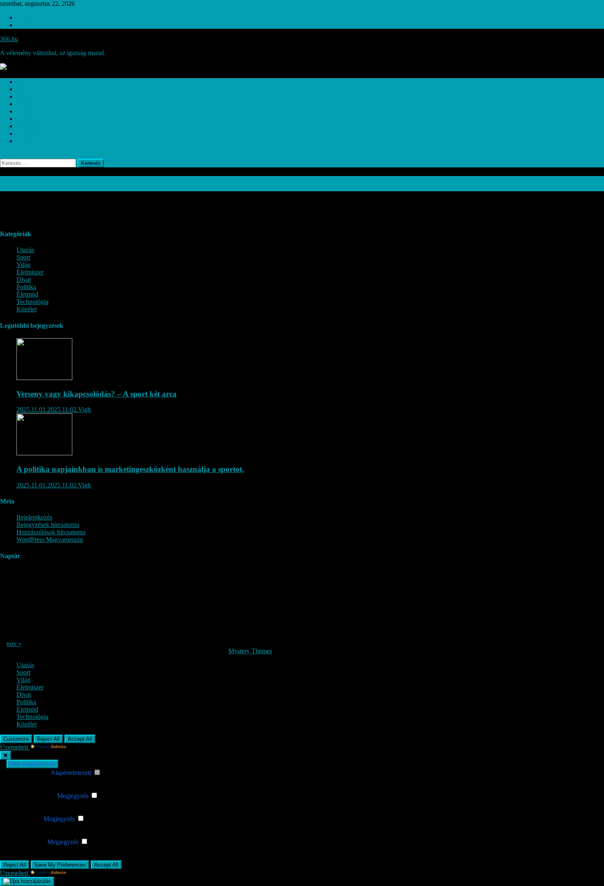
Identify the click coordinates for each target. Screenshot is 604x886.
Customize (16, 739)
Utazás (25, 81)
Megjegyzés (72, 795)
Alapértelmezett (71, 772)
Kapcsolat (29, 24)
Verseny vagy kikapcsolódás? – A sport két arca (96, 394)
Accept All (80, 739)
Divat (23, 111)
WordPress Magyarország (49, 539)
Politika (26, 118)
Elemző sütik (25, 818)
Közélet (26, 140)
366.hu (9, 38)
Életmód (27, 126)
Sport (23, 89)
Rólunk (26, 17)
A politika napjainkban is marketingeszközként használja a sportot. (130, 469)
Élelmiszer (30, 103)
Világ (23, 96)
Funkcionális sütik (31, 795)
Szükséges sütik (28, 772)
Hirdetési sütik (27, 841)
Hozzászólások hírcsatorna (50, 532)
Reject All (48, 739)
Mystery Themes (250, 650)
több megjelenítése (32, 764)
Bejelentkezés (34, 517)
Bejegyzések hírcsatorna (47, 524)
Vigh (84, 409)
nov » (14, 643)
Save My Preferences (60, 865)
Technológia (32, 133)
